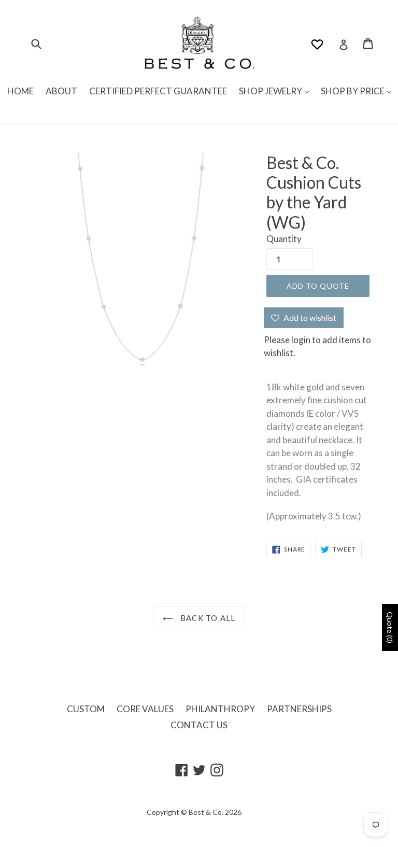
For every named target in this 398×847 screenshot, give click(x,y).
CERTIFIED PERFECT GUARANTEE (158, 91)
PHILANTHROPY (220, 708)
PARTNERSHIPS (299, 708)
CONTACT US (199, 724)
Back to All (206, 618)
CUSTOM (86, 708)
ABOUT (61, 91)
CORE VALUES (145, 708)
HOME (20, 91)
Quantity (284, 238)
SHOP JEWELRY (271, 91)
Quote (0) (390, 627)
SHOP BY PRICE (353, 91)
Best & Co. (206, 812)
